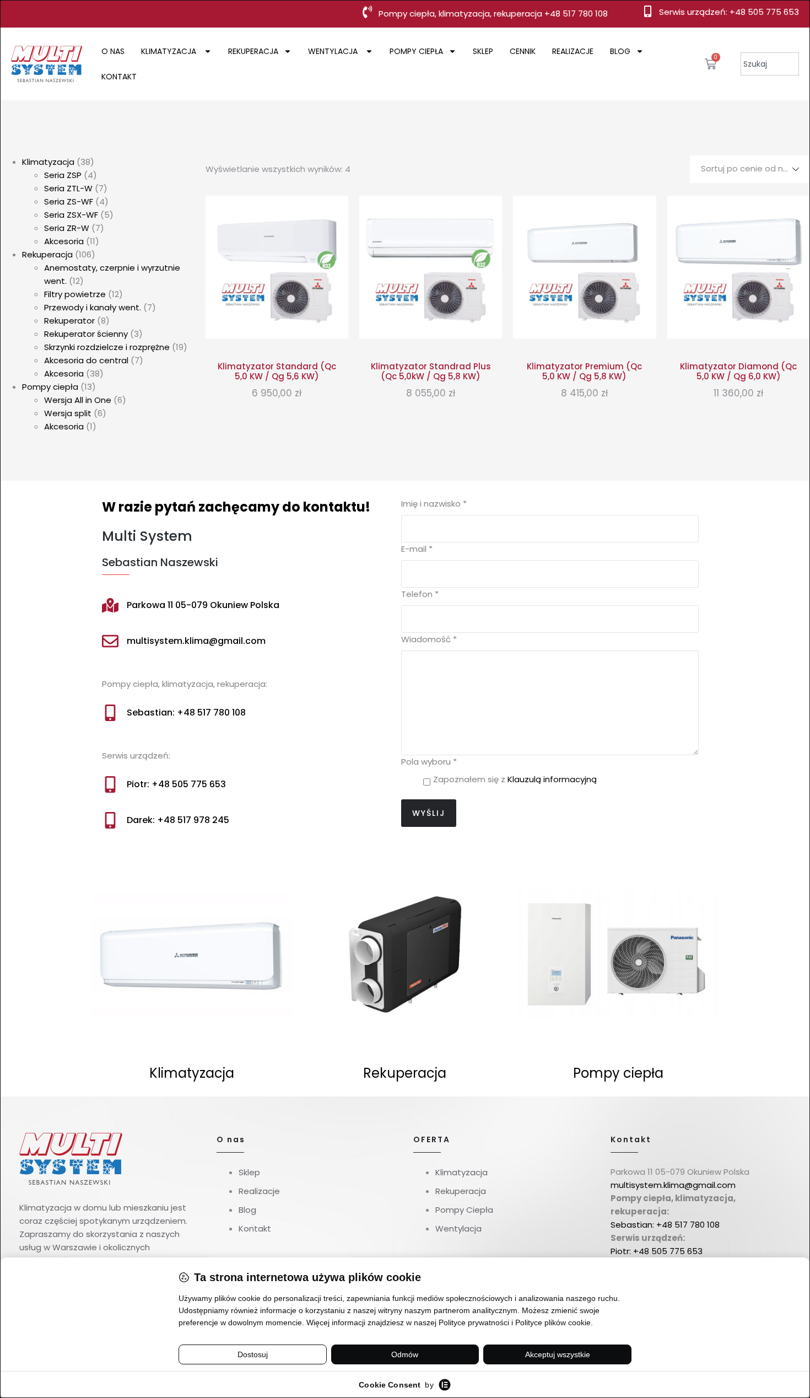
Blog (620, 51)
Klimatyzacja (169, 51)
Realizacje (572, 51)
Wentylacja (334, 51)
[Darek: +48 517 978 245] (110, 820)
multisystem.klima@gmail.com (196, 641)
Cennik (523, 51)
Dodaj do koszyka (276, 325)
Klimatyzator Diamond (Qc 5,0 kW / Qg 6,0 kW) (738, 371)
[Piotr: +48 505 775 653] (110, 784)
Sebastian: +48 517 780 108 (186, 712)
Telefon (420, 594)
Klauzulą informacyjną (552, 779)
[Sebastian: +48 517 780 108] (110, 713)
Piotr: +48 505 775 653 (176, 784)
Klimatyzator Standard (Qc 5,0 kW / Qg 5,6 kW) (277, 371)
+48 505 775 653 (764, 12)
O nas (113, 51)
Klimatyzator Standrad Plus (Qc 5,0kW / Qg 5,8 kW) (431, 371)
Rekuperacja (253, 51)
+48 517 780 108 (576, 13)
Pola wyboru (429, 761)
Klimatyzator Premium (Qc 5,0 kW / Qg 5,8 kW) (584, 371)
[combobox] (770, 64)
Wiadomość (429, 639)
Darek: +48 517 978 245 (178, 820)
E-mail (417, 549)
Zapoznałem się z (515, 779)
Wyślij (428, 813)
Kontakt (119, 76)
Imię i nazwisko (434, 503)
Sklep (483, 51)
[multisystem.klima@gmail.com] (110, 641)
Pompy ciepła (416, 51)
